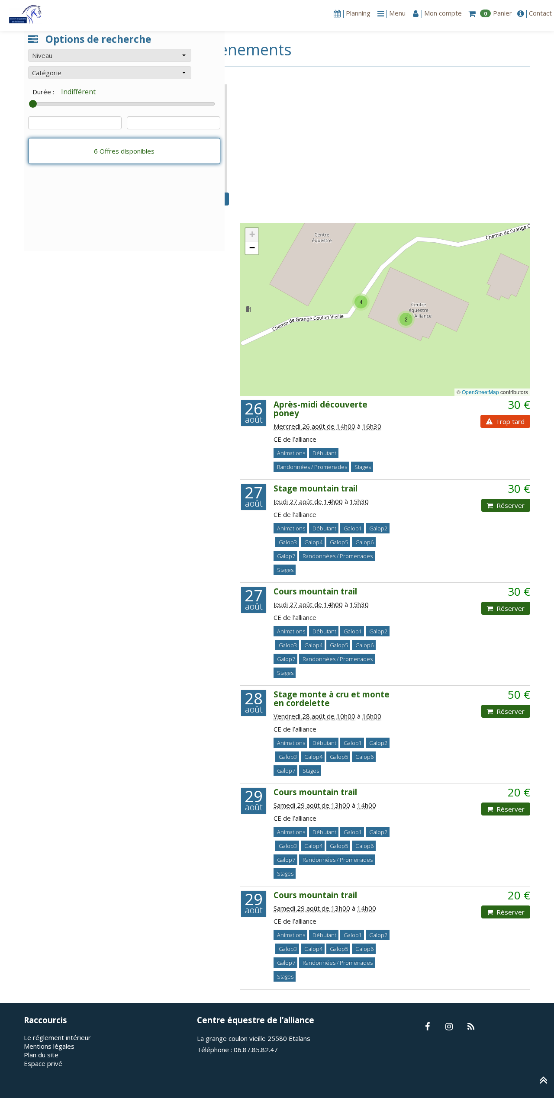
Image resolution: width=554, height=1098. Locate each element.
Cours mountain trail (315, 591)
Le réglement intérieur (57, 1037)
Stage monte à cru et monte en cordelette (332, 698)
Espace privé (43, 1063)
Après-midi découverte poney (320, 408)
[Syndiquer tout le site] (470, 1027)
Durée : (43, 91)
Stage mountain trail (316, 488)
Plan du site (41, 1054)
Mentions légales (49, 1046)
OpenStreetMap (480, 391)
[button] (109, 55)
